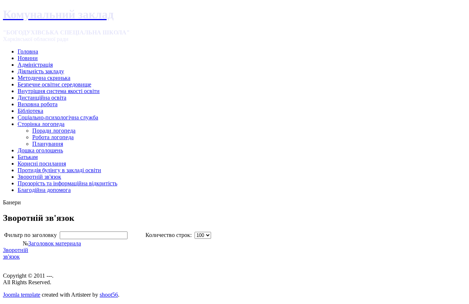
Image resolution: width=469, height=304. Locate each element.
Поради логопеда (53, 130)
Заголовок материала (54, 243)
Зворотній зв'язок (15, 253)
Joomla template (21, 295)
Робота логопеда (53, 137)
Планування (47, 144)
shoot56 (109, 295)
